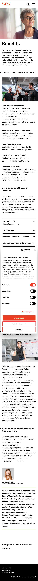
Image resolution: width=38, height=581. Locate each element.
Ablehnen (19, 329)
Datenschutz (6, 570)
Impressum (6, 568)
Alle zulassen (19, 318)
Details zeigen (27, 312)
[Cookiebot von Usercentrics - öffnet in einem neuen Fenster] (22, 250)
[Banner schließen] (35, 250)
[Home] (6, 4)
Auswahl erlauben (19, 324)
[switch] (33, 291)
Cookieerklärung (8, 572)
